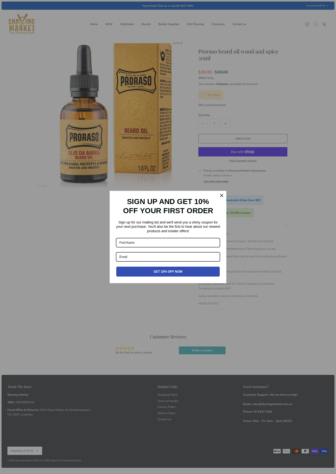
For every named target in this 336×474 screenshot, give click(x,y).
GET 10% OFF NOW (168, 271)
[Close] (221, 195)
